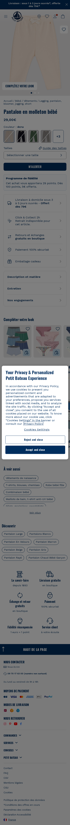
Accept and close (35, 450)
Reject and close (33, 440)
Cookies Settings (37, 429)
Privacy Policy (33, 423)
